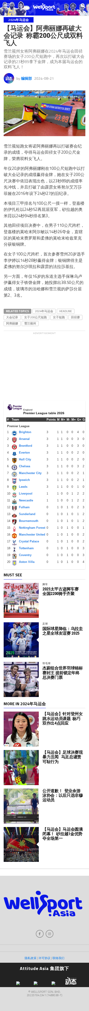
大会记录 (12, 317)
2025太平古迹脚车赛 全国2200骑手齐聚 (60, 591)
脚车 (45, 584)
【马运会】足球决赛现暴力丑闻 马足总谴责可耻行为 (62, 757)
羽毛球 (46, 663)
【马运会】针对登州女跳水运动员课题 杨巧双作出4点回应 (62, 718)
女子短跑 (59, 317)
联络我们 (58, 958)
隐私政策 (31, 958)
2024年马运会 (44, 311)
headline (65, 311)
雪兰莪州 (30, 323)
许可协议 (44, 958)
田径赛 (75, 317)
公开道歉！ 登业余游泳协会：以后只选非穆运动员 (62, 795)
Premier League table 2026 (43, 413)
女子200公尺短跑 (35, 317)
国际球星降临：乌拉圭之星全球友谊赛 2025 (62, 631)
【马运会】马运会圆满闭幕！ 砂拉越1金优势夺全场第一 (62, 834)
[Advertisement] (44, 365)
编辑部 (26, 78)
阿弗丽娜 (12, 323)
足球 (45, 623)
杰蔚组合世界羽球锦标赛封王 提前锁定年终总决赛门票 (62, 672)
